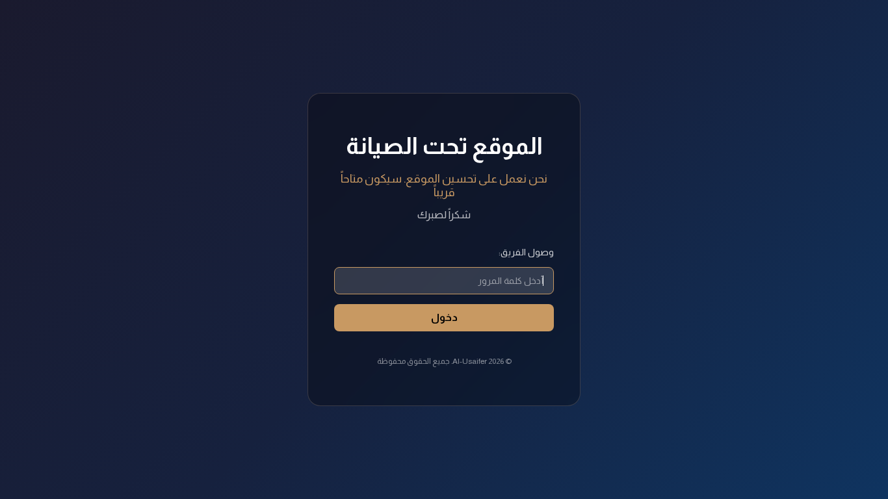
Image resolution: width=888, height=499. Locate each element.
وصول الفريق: (526, 252)
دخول (444, 317)
